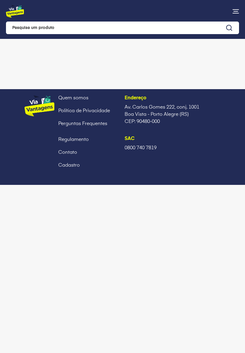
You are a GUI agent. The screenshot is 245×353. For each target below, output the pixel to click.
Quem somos (73, 98)
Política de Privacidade (84, 111)
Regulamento (73, 139)
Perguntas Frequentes (82, 123)
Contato (67, 152)
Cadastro (69, 165)
